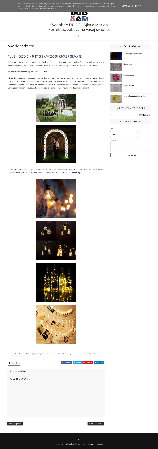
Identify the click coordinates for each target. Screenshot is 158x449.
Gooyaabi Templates (95, 444)
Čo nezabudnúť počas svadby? (134, 96)
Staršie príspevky (95, 423)
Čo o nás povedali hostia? (132, 53)
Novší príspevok (14, 423)
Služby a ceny (128, 85)
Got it (138, 6)
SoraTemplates (69, 444)
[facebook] (79, 36)
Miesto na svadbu (130, 64)
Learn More (127, 6)
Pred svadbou (128, 75)
